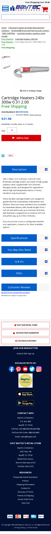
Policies (25, 480)
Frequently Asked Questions (25, 477)
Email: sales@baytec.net (25, 436)
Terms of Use (32, 527)
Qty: (3, 130)
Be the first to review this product (15, 292)
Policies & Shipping (25, 495)
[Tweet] (3, 156)
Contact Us (25, 488)
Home (4, 27)
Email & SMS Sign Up (25, 353)
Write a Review (35, 115)
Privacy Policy (20, 527)
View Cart (26, 503)
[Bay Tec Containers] (25, 11)
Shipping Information (26, 484)
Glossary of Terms (25, 492)
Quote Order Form (25, 499)
